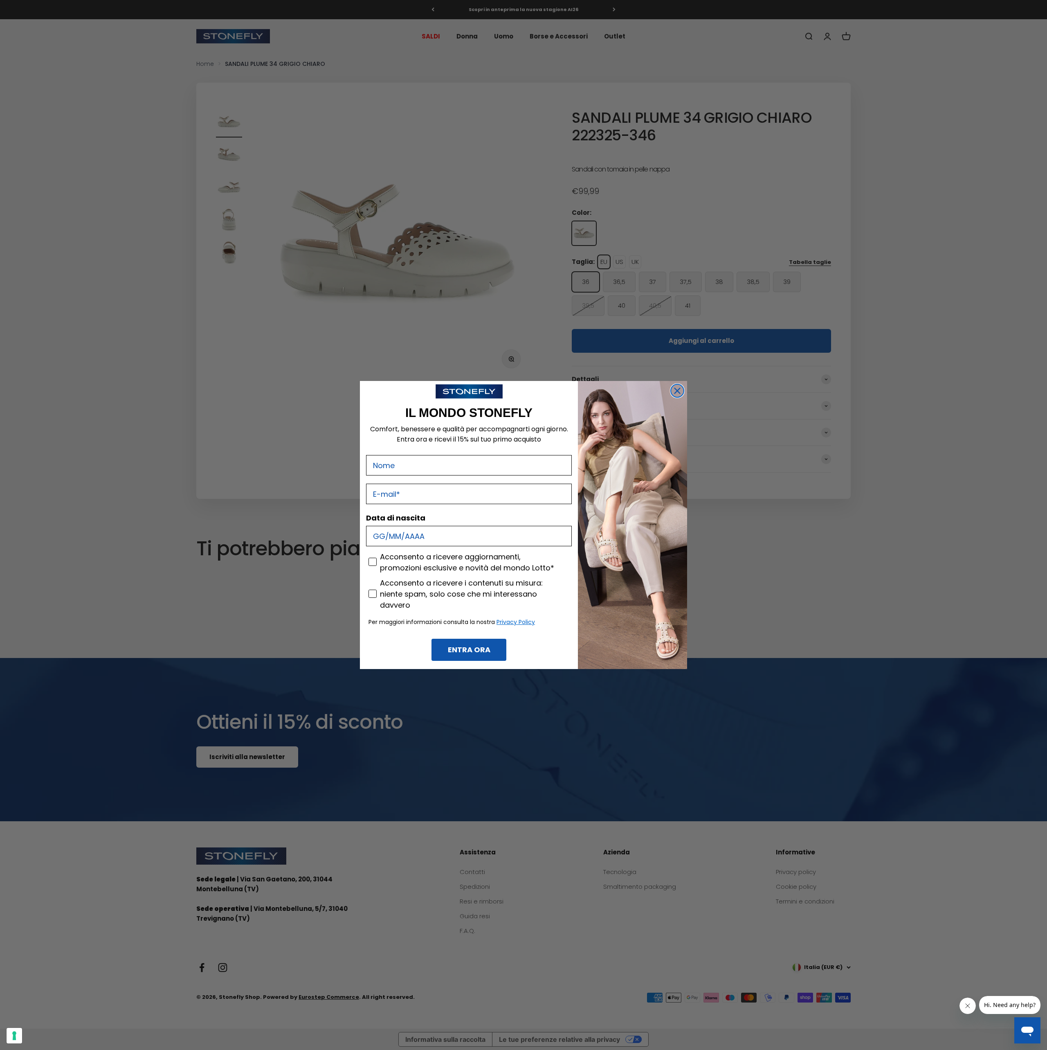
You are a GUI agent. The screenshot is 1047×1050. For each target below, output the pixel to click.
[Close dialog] (677, 390)
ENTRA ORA (469, 649)
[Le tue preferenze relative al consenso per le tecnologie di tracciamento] (14, 1035)
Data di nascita (395, 518)
